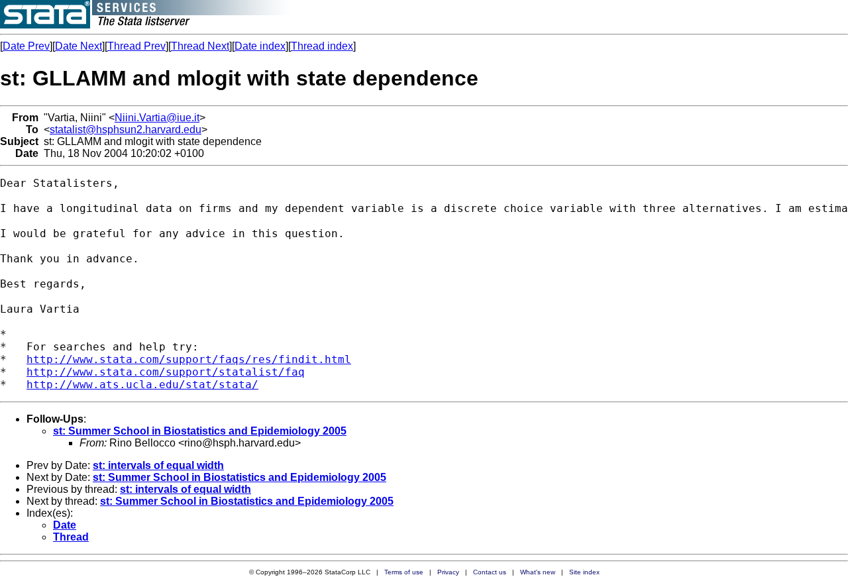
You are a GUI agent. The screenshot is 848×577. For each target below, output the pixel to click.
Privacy (448, 572)
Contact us (489, 572)
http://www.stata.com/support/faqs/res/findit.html (188, 359)
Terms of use (403, 572)
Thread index (322, 46)
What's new (537, 572)
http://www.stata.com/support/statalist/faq (165, 372)
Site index (584, 572)
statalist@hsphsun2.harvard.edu (125, 129)
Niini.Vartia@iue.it (157, 117)
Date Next (78, 46)
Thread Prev (136, 46)
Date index (260, 46)
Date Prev (26, 46)
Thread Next (200, 46)
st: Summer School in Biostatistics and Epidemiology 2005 (199, 431)
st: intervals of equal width (158, 465)
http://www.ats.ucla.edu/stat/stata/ (142, 384)
